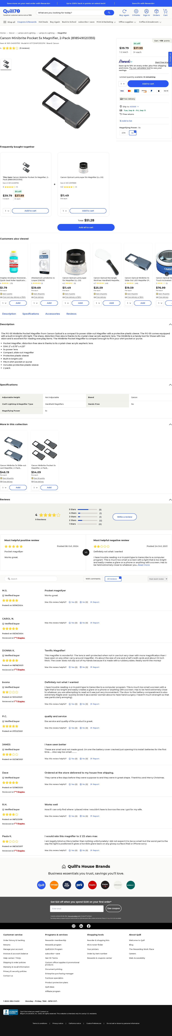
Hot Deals (43, 22)
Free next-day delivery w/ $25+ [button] (14, 297)
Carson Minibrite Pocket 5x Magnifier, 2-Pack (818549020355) (26, 178)
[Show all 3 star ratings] (87, 516)
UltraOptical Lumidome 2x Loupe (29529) (43, 279)
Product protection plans (56, 982)
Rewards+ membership (55, 940)
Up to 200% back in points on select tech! (85, 3)
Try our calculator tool (139, 68)
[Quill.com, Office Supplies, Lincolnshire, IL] (10, 1012)
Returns (6, 945)
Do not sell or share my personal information (123, 1023)
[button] (109, 12)
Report (96, 602)
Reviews (71, 313)
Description (9, 313)
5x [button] (132, 133)
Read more (144, 565)
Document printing (53, 969)
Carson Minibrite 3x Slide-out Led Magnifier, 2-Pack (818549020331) (13, 466)
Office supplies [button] (126, 22)
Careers (132, 953)
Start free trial (162, 62)
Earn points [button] (162, 41)
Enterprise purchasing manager (59, 973)
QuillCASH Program (53, 949)
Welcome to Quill (137, 940)
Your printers (93, 949)
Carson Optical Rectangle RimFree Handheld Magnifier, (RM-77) (107, 279)
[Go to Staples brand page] (92, 885)
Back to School (69, 22)
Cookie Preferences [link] (93, 1023)
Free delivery (129, 99)
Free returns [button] (128, 114)
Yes (73, 602)
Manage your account (13, 949)
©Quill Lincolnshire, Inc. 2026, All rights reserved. (38, 1014)
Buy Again (55, 22)
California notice (75, 1023)
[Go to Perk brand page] (79, 885)
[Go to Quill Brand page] (41, 885)
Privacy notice (58, 1023)
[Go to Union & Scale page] (118, 885)
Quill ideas (49, 987)
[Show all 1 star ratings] (87, 524)
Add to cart (148, 83)
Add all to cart (86, 227)
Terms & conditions (40, 1023)
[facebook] (89, 926)
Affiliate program (52, 991)
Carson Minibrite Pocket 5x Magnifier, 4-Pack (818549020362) (43, 466)
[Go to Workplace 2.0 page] (130, 885)
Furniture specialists (54, 978)
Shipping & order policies (14, 962)
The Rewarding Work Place (141, 949)
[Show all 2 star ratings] (87, 520)
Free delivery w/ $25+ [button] (73, 297)
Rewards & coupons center (99, 958)
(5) (100, 509)
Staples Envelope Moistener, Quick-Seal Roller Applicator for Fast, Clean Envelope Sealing (13, 279)
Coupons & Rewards (27, 22)
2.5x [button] (123, 133)
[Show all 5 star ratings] (87, 509)
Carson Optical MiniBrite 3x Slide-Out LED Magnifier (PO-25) (138, 279)
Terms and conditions (73, 916)
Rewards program (53, 945)
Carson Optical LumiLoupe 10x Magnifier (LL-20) (81, 177)
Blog (131, 945)
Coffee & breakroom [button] (149, 22)
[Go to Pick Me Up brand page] (66, 885)
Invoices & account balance (15, 953)
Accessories (52, 313)
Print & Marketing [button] (105, 22)
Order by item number (97, 953)
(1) (100, 513)
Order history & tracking (14, 940)
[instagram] (73, 926)
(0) (100, 524)
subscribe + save (86, 22)
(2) (100, 520)
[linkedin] (81, 926)
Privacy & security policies (15, 971)
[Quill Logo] (11, 11)
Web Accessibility (137, 958)
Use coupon (113, 908)
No (83, 602)
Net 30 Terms (51, 958)
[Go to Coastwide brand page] (54, 885)
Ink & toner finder (95, 945)
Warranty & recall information (16, 967)
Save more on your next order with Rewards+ (28, 3)
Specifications (30, 313)
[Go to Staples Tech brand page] (105, 885)
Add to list (127, 121)
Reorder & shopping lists (98, 940)
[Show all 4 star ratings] (88, 513)
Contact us (8, 976)
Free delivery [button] (39, 297)
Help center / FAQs (12, 958)
